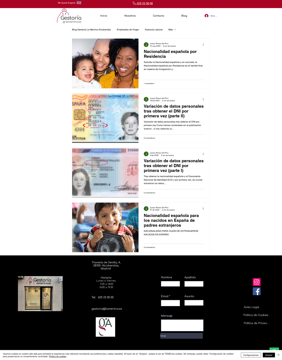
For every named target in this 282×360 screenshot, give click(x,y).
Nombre (166, 277)
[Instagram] (257, 282)
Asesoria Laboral (154, 29)
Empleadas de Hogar (128, 29)
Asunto (189, 296)
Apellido (190, 277)
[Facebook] (257, 291)
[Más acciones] (204, 44)
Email (164, 296)
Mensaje (166, 316)
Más (170, 29)
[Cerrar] (278, 355)
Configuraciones (250, 355)
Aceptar (268, 355)
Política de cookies (57, 356)
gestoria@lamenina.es (107, 308)
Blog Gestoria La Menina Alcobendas (91, 29)
